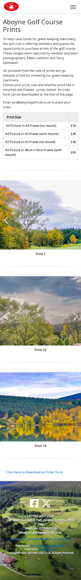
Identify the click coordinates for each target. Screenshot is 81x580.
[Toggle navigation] (73, 6)
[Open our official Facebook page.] (34, 503)
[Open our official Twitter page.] (46, 503)
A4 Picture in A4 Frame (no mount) (30, 125)
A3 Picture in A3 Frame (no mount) (30, 142)
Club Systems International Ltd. (47, 545)
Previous (6, 218)
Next (75, 218)
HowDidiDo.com (47, 549)
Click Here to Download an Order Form (34, 472)
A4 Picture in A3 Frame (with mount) (31, 134)
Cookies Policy (63, 539)
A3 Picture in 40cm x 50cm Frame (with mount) (33, 152)
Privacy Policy (17, 539)
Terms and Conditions (39, 539)
